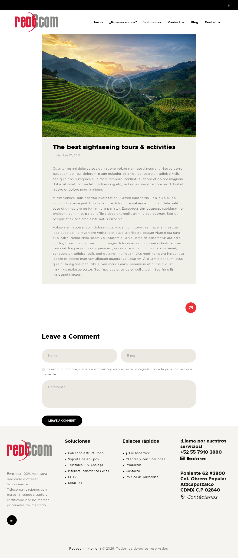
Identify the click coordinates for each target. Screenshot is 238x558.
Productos (134, 465)
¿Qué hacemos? (138, 453)
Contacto (133, 471)
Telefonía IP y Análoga (85, 465)
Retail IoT (75, 483)
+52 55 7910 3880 (201, 452)
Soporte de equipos (83, 459)
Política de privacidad (142, 477)
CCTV (72, 477)
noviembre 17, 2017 (67, 155)
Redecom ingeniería (85, 548)
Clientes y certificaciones (145, 459)
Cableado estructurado (86, 453)
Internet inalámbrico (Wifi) (88, 471)
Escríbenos (196, 458)
